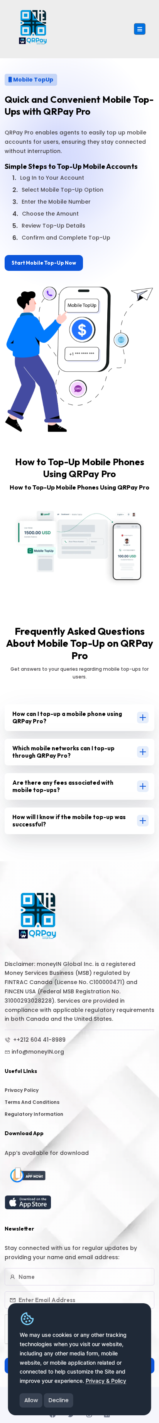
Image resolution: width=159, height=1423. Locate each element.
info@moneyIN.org (38, 1052)
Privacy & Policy (106, 1380)
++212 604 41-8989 (39, 1040)
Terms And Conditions (32, 1102)
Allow (31, 1400)
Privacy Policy (22, 1090)
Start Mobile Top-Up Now (44, 263)
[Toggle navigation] (140, 29)
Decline (59, 1400)
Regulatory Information (34, 1114)
